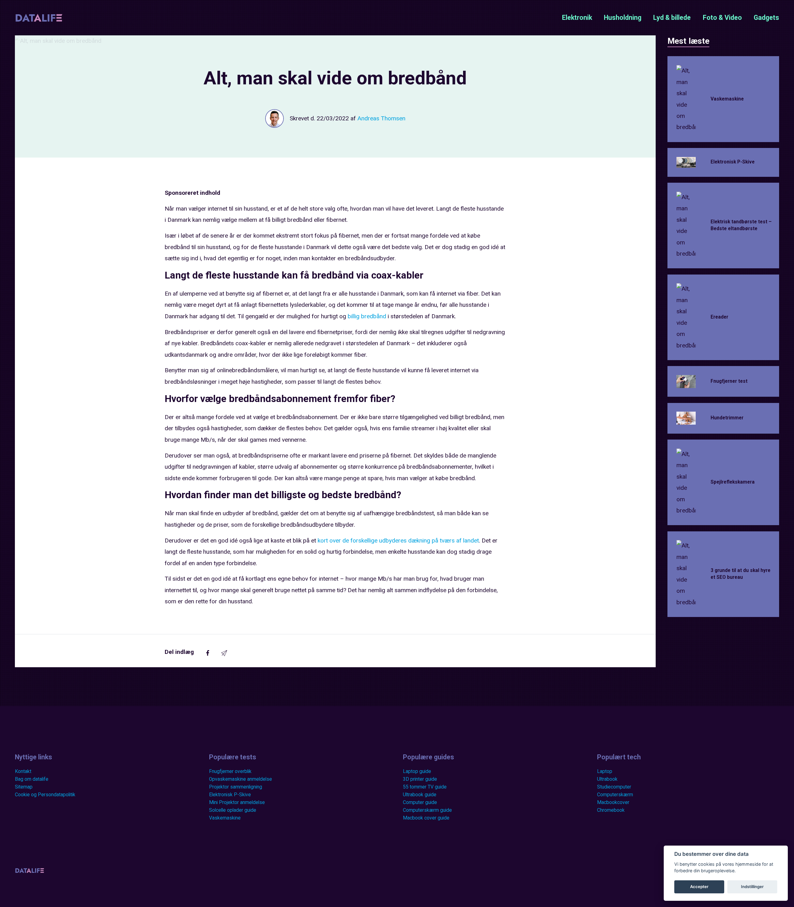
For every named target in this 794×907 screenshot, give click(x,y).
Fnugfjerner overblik (230, 771)
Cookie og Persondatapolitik (45, 795)
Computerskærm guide (427, 810)
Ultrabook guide (419, 795)
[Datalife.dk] (39, 17)
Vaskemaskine (225, 818)
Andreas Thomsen (381, 118)
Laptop (604, 771)
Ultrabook (607, 779)
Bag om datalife (31, 779)
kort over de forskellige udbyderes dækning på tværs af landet (398, 540)
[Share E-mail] (224, 653)
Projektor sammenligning (235, 787)
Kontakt (23, 771)
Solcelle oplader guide (232, 810)
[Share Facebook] (207, 653)
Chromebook (611, 810)
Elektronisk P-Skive (230, 795)
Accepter (699, 886)
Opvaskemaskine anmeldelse (240, 779)
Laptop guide (417, 771)
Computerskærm (615, 795)
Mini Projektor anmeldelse (237, 802)
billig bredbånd (367, 316)
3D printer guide (420, 779)
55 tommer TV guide (425, 787)
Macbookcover (613, 802)
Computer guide (420, 802)
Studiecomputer (614, 787)
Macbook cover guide (426, 818)
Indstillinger (752, 886)
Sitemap (24, 787)
